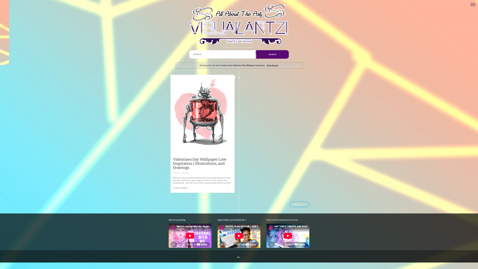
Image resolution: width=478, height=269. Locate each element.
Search (272, 54)
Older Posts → (299, 204)
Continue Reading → (181, 188)
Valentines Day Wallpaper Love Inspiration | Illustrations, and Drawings (199, 163)
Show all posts (272, 65)
